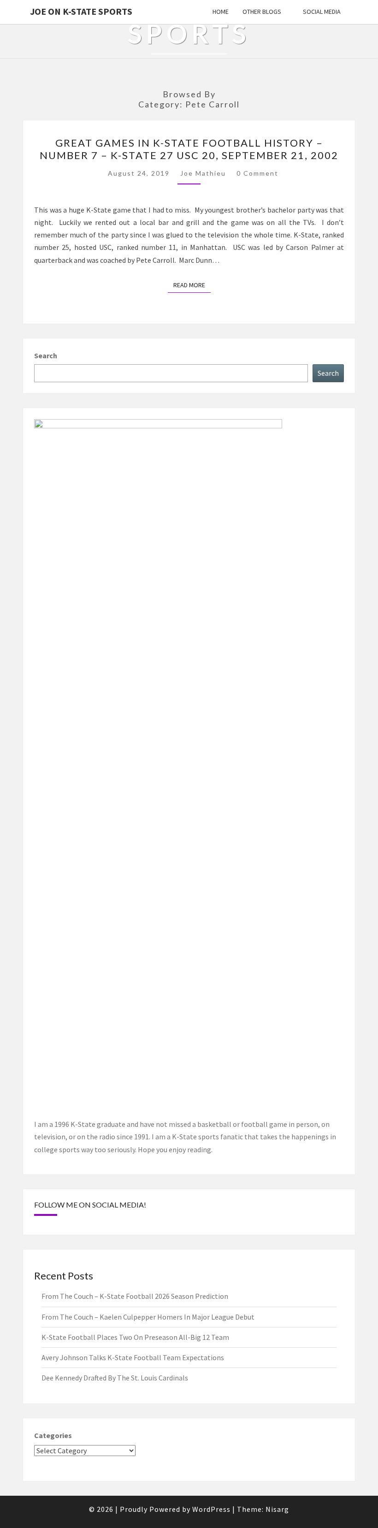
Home (221, 11)
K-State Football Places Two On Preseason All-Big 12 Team (135, 1337)
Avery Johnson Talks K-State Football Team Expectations (132, 1357)
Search (45, 355)
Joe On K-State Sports (81, 11)
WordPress (211, 1509)
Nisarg (277, 1509)
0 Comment (257, 173)
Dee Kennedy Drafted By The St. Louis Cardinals (114, 1377)
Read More (192, 284)
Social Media (322, 11)
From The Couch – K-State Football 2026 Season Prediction (134, 1296)
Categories (53, 1435)
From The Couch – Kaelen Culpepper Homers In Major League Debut (147, 1316)
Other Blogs (261, 11)
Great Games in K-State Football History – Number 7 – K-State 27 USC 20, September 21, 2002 (189, 148)
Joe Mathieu (203, 173)
